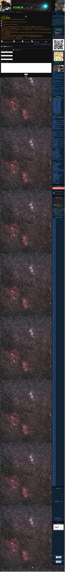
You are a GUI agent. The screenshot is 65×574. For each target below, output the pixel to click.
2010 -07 (54, 413)
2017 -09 (54, 323)
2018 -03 (54, 317)
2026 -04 (54, 223)
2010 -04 (54, 416)
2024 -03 (54, 241)
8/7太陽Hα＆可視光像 (57, 102)
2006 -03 (54, 467)
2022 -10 (54, 259)
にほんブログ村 (58, 558)
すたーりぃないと (18, 41)
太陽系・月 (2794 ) (56, 153)
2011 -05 (54, 403)
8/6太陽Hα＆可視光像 (57, 103)
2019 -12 (54, 295)
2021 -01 (54, 281)
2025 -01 (54, 236)
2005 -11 (54, 472)
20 (60, 22)
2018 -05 (54, 315)
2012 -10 (54, 385)
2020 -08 (54, 286)
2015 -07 (54, 350)
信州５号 (54, 162)
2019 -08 (54, 299)
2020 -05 (54, 290)
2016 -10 (54, 335)
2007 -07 (54, 451)
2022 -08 (54, 261)
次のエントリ (19, 11)
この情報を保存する (17, 49)
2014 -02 (54, 368)
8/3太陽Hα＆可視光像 (57, 106)
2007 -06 (54, 452)
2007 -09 (54, 449)
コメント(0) (49, 44)
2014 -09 (54, 361)
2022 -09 (54, 260)
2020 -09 (54, 285)
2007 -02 (54, 456)
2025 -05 (54, 232)
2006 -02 (54, 468)
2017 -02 (54, 330)
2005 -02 (54, 481)
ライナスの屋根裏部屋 (57, 163)
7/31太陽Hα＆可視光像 (57, 109)
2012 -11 (54, 384)
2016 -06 (54, 339)
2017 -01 (54, 331)
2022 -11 (54, 258)
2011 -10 (54, 397)
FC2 (62, 501)
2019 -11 (54, 296)
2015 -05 (54, 352)
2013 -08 (54, 374)
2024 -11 (54, 238)
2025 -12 (54, 227)
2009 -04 (54, 429)
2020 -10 (54, 284)
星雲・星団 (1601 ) (56, 151)
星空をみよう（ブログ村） (58, 174)
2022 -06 (54, 263)
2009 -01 (54, 432)
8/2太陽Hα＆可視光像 (57, 107)
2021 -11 (54, 271)
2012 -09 (54, 386)
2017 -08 (54, 324)
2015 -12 (54, 345)
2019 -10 (54, 297)
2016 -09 (54, 336)
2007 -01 (54, 457)
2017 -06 (54, 326)
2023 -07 (54, 250)
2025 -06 (54, 231)
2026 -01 (54, 226)
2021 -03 (54, 279)
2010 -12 (54, 408)
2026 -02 (54, 225)
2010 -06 (54, 414)
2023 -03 (54, 254)
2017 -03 (54, 329)
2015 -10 (54, 347)
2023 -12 (54, 245)
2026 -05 (54, 222)
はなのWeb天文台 (36, 41)
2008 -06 (54, 439)
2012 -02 (54, 393)
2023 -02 (54, 255)
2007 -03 (54, 455)
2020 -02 (54, 293)
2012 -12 (54, 383)
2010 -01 (54, 419)
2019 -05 (54, 302)
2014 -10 (54, 360)
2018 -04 (54, 316)
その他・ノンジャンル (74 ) (58, 159)
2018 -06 (54, 314)
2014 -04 (54, 366)
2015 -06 (54, 351)
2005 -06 (54, 477)
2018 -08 (54, 312)
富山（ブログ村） (56, 178)
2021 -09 (54, 273)
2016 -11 (54, 334)
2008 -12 (54, 433)
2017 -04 (54, 328)
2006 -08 (54, 462)
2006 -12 (54, 458)
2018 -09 (54, 310)
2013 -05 (54, 377)
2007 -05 (54, 453)
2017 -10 (54, 322)
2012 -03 (54, 392)
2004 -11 (54, 484)
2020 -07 (54, 287)
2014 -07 (54, 363)
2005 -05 (54, 478)
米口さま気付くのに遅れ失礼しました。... (59, 116)
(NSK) (11, 41)
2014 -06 (54, 364)
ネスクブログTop (56, 183)
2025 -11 (54, 228)
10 (54, 20)
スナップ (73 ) (55, 158)
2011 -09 (54, 398)
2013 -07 (54, 375)
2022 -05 (54, 264)
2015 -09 (54, 348)
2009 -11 (54, 421)
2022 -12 (54, 257)
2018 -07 (54, 313)
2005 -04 (54, 479)
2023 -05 (54, 252)
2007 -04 (54, 454)
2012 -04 (54, 391)
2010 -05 (54, 415)
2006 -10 (54, 460)
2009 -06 (54, 427)
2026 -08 (54, 218)
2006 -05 (54, 465)
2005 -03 (54, 480)
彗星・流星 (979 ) (56, 152)
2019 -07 (54, 300)
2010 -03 (54, 417)
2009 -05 (54, 428)
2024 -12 (54, 237)
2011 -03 (54, 405)
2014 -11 (54, 359)
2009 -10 (54, 422)
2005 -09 (54, 474)
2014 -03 (54, 367)
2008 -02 (54, 443)
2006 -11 (54, 459)
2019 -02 (54, 305)
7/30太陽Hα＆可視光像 (57, 110)
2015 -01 (54, 357)
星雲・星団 (44, 44)
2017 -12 (54, 320)
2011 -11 (54, 396)
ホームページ (55, 95)
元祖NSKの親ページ (56, 168)
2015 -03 (54, 354)
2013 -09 (54, 373)
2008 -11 (54, 434)
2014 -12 (54, 358)
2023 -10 (54, 247)
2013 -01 (54, 382)
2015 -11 (54, 346)
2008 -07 (54, 438)
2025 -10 (54, 229)
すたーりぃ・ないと (56, 182)
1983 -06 (54, 485)
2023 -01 (54, 256)
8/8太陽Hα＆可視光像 (57, 101)
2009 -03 (54, 430)
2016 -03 (54, 342)
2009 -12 (54, 420)
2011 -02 (54, 406)
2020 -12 (54, 282)
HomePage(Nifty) (6, 41)
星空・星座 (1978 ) (56, 150)
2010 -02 (54, 418)
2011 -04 (54, 404)
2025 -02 (54, 235)
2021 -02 (54, 280)
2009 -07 (54, 426)
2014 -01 (54, 369)
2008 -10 (54, 435)
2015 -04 (54, 353)
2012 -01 (54, 394)
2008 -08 (54, 437)
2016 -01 (54, 344)
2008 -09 (54, 436)
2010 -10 (54, 410)
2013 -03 (54, 380)
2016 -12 (54, 332)
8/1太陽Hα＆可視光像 (57, 108)
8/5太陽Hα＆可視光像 (57, 104)
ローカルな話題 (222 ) (57, 156)
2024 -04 (54, 240)
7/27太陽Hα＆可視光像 (57, 112)
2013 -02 (54, 381)
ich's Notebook (55, 165)
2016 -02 (54, 343)
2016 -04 (54, 341)
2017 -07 (54, 325)
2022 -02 (54, 268)
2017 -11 (54, 321)
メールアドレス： (4, 54)
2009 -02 (54, 431)
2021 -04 (54, 278)
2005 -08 (54, 475)
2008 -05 (54, 440)
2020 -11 (54, 283)
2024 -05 (54, 239)
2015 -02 (54, 355)
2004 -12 (54, 483)
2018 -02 (54, 318)
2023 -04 (54, 253)
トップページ (12, 11)
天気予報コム (57, 501)
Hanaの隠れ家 (55, 173)
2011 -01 (54, 407)
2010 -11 (54, 409)
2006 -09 (54, 461)
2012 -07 (54, 388)
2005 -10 (54, 473)
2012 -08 (54, 387)
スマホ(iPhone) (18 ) (56, 157)
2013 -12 (54, 370)
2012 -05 (54, 390)
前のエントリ (5, 11)
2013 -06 (54, 376)
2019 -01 (54, 306)
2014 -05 (54, 365)
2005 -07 (54, 476)
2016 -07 (54, 338)
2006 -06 (54, 464)
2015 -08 (54, 349)
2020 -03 (54, 292)
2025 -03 (54, 234)
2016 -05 (54, 340)
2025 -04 (54, 233)
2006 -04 (54, 466)
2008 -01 (54, 444)
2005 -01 (54, 482)
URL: (2, 57)
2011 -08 (54, 399)
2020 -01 (54, 294)
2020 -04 (54, 291)
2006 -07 (54, 463)
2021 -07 (54, 275)
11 (56, 20)
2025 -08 (54, 230)
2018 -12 (54, 307)
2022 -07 (54, 262)
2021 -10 (54, 272)
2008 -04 (54, 441)
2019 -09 (54, 298)
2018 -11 (54, 308)
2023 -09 (54, 248)
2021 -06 (54, 276)
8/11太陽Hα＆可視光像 (57, 99)
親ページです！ (55, 167)
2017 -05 (54, 327)
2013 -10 (54, 372)
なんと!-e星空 (55, 172)
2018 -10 (54, 309)
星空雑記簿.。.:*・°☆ (23, 7)
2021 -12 (54, 270)
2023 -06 (54, 251)
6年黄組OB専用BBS (56, 175)
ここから (55, 206)
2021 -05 (54, 277)
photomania (55, 166)
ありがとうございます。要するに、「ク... (57, 127)
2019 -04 (54, 303)
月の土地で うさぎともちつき (58, 169)
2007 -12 (54, 445)
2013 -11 (54, 371)
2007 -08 (54, 450)
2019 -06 (54, 301)
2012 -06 (54, 389)
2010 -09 (54, 411)
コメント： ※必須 (4, 62)
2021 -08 (54, 274)
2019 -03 (54, 304)
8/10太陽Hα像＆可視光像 (57, 100)
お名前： (3, 50)
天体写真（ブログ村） (57, 176)
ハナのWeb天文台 (27, 41)
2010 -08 (54, 412)
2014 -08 (54, 362)
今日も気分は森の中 (56, 164)
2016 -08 (54, 337)
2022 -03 (54, 267)
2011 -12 (54, 395)
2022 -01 (54, 269)
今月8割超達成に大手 (56, 111)
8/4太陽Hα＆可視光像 (57, 105)
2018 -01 (54, 319)
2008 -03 (54, 442)
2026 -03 (54, 224)
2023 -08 (54, 249)
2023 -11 (54, 246)
